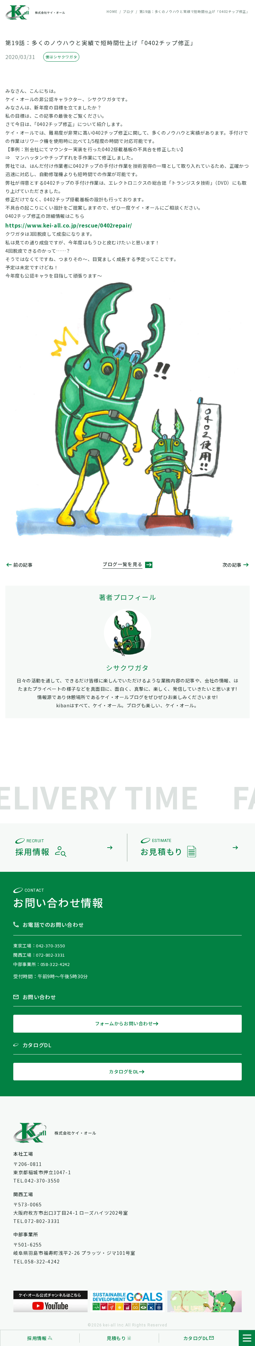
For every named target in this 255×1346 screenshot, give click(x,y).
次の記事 (232, 564)
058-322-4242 (55, 964)
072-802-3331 (50, 955)
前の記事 (23, 564)
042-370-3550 (50, 945)
